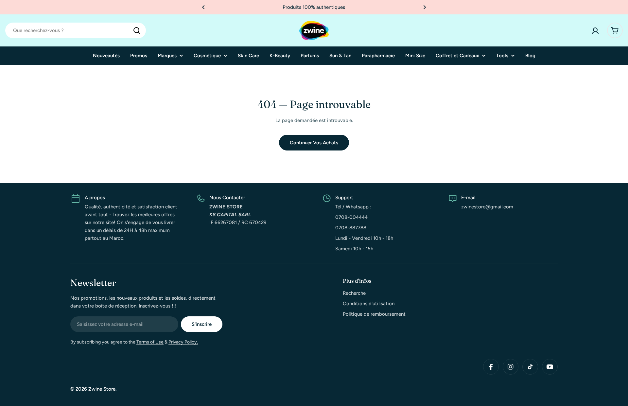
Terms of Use (150, 342)
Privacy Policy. (183, 342)
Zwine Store (101, 389)
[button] (203, 7)
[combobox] (75, 30)
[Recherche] (137, 30)
